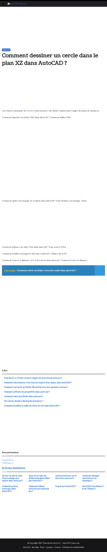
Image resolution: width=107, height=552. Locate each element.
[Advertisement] (53, 27)
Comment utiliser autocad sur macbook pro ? (39, 488)
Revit (42, 547)
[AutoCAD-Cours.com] (17, 4)
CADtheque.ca (7, 463)
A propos (49, 547)
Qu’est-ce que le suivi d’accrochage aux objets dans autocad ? (12, 478)
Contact (57, 547)
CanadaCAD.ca (8, 460)
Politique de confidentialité (73, 547)
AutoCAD (6, 50)
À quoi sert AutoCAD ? (65, 486)
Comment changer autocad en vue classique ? (90, 478)
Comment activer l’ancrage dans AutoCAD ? (10, 488)
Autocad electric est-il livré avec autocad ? (65, 477)
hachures (30, 111)
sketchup (35, 547)
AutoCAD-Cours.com (71, 543)
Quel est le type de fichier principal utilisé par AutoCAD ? (39, 478)
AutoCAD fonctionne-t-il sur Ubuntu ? (93, 487)
